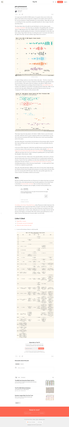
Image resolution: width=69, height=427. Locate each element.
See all (17, 402)
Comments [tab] (17, 364)
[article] (34, 382)
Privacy (34, 419)
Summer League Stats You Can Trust (24, 395)
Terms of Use (40, 350)
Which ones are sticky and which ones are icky (23, 397)
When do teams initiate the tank (24, 225)
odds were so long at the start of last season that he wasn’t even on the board (34, 150)
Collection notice (42, 419)
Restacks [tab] (22, 364)
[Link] (13, 178)
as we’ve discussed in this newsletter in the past (40, 161)
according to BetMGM (20, 28)
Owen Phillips (19, 10)
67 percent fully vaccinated (27, 184)
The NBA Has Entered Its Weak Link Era (24, 380)
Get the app (40, 422)
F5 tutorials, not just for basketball (25, 223)
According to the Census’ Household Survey (25, 205)
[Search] (53, 2)
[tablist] (19, 364)
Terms (37, 419)
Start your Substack (31, 422)
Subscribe (60, 1)
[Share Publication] (56, 2)
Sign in (65, 1)
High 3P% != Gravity (21, 221)
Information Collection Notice (34, 352)
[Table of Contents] (1, 213)
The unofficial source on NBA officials (22, 389)
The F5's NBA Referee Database (23, 388)
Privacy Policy (42, 352)
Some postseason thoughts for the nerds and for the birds (25, 381)
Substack (29, 424)
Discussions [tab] (23, 377)
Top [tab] (16, 377)
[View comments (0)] (20, 14)
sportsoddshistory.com (47, 85)
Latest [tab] (19, 377)
